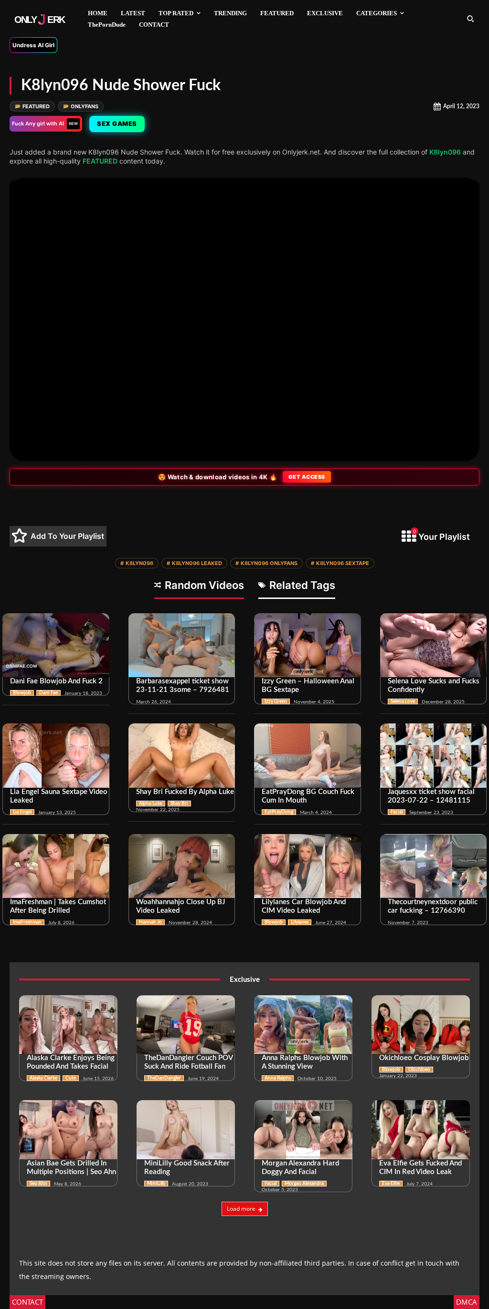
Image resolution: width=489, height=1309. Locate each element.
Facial (397, 812)
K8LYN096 (136, 563)
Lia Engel (22, 812)
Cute (70, 1078)
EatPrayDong (279, 812)
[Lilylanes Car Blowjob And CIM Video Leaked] (307, 866)
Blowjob (22, 693)
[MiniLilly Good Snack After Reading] (186, 1129)
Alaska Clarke (43, 1078)
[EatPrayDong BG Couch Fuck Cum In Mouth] (307, 755)
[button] (470, 19)
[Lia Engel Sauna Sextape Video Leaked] (55, 755)
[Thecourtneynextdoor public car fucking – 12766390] (433, 866)
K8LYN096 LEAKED (194, 563)
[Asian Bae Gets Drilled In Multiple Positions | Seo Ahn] (68, 1129)
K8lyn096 (445, 152)
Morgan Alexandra (304, 1183)
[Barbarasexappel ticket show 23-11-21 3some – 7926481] (181, 645)
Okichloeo (419, 1069)
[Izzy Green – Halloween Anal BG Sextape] (307, 645)
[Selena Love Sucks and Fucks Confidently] (433, 645)
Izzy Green (276, 701)
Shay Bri (179, 803)
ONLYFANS (80, 106)
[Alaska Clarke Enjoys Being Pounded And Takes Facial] (68, 1024)
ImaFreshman (27, 922)
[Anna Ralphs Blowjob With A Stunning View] (303, 1024)
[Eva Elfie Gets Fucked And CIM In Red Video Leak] (421, 1129)
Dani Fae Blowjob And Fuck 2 (56, 681)
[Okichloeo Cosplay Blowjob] (421, 1024)
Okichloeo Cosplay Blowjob (423, 1058)
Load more (241, 1209)
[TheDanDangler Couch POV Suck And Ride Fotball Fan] (186, 1024)
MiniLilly (156, 1183)
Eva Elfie (391, 1183)
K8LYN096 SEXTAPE (340, 563)
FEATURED (32, 106)
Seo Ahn (38, 1183)
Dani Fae (48, 693)
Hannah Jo (150, 922)
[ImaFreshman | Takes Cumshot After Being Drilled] (55, 866)
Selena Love (403, 701)
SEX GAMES (117, 123)
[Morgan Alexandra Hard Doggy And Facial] (303, 1129)
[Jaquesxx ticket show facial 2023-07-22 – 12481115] (433, 755)
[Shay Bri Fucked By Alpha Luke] (181, 755)
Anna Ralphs (278, 1078)
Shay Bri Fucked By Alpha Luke (185, 791)
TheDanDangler (164, 1078)
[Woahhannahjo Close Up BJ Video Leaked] (181, 866)
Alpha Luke (150, 803)
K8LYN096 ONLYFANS (266, 563)
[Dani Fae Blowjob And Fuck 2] (55, 645)
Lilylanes (299, 922)
